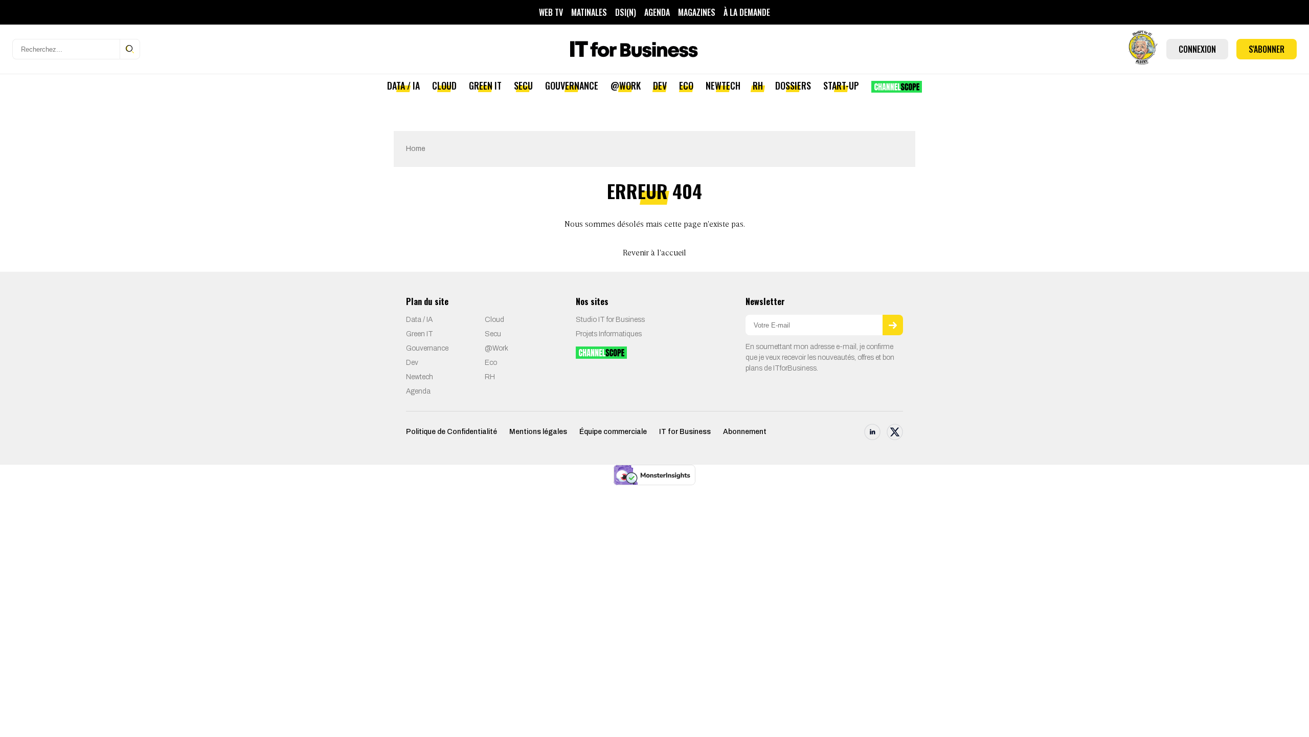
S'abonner (1266, 49)
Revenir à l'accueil (654, 253)
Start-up (841, 85)
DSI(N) (625, 12)
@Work (626, 85)
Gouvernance (571, 85)
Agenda (657, 12)
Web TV (551, 12)
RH (758, 85)
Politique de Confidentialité (451, 432)
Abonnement (744, 432)
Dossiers (793, 85)
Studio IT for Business (610, 319)
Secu (523, 85)
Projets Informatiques (609, 334)
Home (415, 149)
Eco (686, 85)
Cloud (444, 85)
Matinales (589, 12)
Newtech (723, 85)
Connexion (1197, 49)
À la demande (747, 12)
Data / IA (403, 85)
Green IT (485, 85)
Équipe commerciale (613, 432)
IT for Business (685, 432)
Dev (660, 85)
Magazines (696, 12)
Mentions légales (538, 432)
